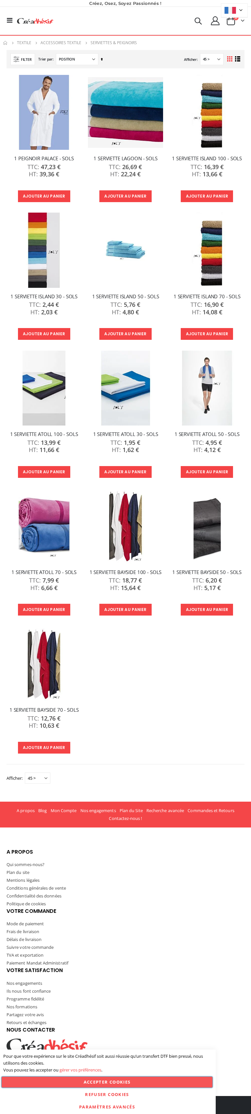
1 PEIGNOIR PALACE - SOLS (44, 158)
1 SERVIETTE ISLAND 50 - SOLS (125, 296)
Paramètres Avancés (107, 1107)
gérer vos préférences (80, 1070)
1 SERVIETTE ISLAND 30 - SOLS (43, 296)
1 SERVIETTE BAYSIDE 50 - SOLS (207, 572)
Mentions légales (23, 880)
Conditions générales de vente (36, 888)
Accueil (5, 43)
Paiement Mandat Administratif (37, 963)
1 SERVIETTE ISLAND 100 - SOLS (207, 158)
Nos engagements (98, 810)
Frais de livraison (23, 931)
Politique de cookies (26, 904)
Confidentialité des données (34, 896)
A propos (26, 810)
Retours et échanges (26, 1022)
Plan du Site (131, 810)
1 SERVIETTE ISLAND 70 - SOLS (207, 296)
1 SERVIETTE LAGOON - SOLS (125, 158)
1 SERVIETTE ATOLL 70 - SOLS (43, 572)
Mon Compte (64, 810)
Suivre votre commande (30, 947)
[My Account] (215, 20)
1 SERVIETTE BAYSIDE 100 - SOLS (126, 572)
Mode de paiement (25, 924)
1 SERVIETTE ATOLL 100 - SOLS (44, 434)
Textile (24, 43)
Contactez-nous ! (125, 818)
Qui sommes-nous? (25, 864)
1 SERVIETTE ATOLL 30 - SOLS (125, 434)
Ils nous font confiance (29, 991)
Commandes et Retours (211, 810)
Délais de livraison (24, 939)
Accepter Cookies (107, 1082)
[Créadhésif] (35, 21)
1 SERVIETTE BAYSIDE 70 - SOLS (44, 709)
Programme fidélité (25, 999)
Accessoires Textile (61, 43)
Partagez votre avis (25, 1015)
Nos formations (22, 1007)
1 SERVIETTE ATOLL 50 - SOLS (207, 434)
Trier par (45, 59)
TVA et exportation (25, 955)
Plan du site (18, 872)
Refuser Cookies (107, 1094)
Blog (42, 810)
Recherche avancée (165, 810)
